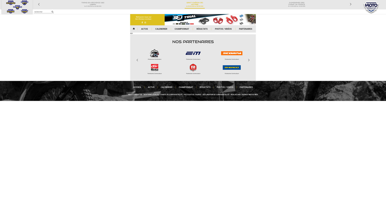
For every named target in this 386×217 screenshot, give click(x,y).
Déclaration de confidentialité (216, 95)
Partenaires (245, 29)
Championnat (182, 29)
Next (351, 4)
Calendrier (161, 29)
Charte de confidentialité (171, 95)
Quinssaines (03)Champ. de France (296, 4)
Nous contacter (135, 95)
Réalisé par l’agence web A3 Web (244, 95)
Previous (39, 4)
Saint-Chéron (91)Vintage (194, 4)
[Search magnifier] (52, 11)
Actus (144, 29)
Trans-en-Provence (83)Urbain (92, 4)
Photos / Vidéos (223, 29)
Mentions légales (151, 95)
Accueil (133, 29)
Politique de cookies (192, 95)
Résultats (202, 29)
